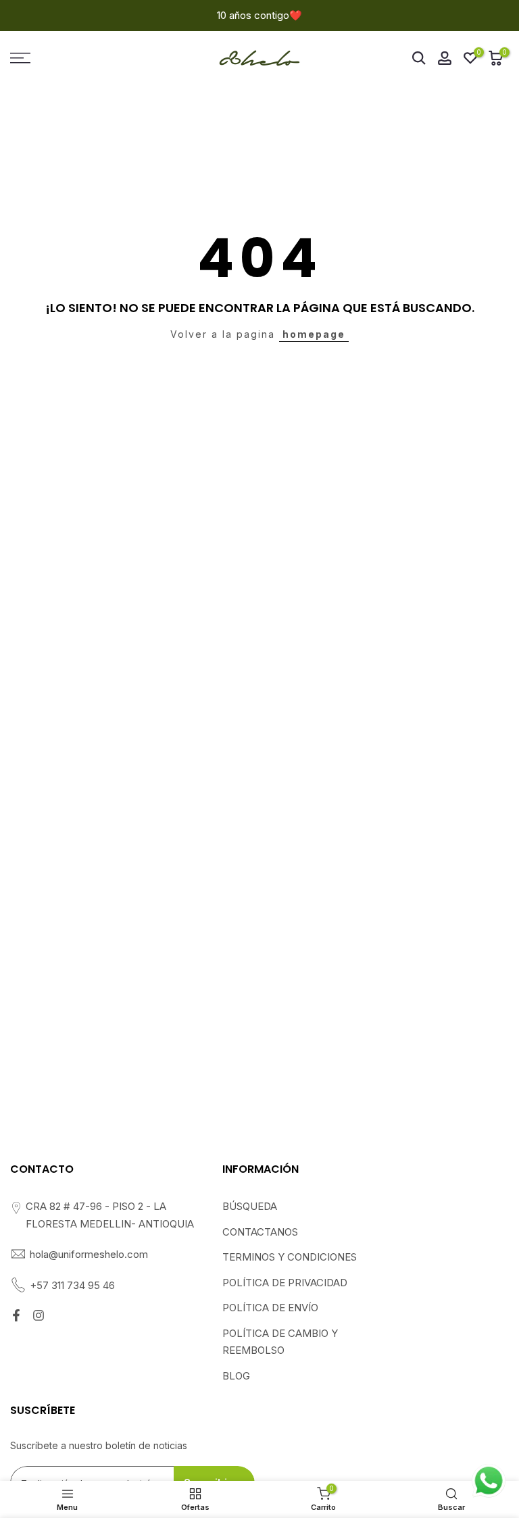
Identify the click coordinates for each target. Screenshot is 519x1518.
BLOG (236, 1375)
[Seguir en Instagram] (38, 1315)
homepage (313, 334)
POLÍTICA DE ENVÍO (270, 1307)
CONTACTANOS (260, 1231)
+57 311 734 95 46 (72, 1285)
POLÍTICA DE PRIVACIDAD (284, 1282)
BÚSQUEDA (249, 1206)
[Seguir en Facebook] (16, 1315)
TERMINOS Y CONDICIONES (289, 1256)
